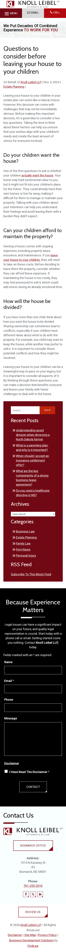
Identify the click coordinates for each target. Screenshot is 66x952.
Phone (8, 699)
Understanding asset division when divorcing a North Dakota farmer (33, 435)
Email (9, 681)
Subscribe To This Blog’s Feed (31, 574)
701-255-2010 (33, 886)
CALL (56, 12)
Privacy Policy (47, 935)
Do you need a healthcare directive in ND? (33, 493)
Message (10, 718)
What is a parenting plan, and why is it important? (32, 448)
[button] (11, 13)
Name (8, 662)
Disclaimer (11, 763)
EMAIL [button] (35, 12)
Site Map (30, 935)
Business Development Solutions (31, 940)
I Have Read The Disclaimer (29, 772)
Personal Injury (26, 555)
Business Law (25, 531)
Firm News (23, 549)
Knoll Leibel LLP (31, 82)
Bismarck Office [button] (33, 845)
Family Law (23, 543)
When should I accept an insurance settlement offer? (32, 460)
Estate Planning (13, 86)
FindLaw (33, 946)
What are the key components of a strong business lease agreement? (32, 477)
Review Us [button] (33, 912)
